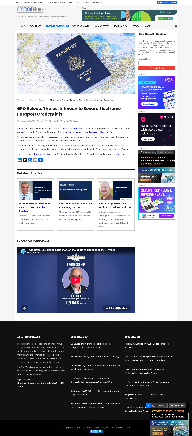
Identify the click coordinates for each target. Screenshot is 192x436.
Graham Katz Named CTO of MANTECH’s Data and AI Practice (35, 207)
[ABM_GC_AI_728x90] (129, 15)
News (75, 121)
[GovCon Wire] (30, 10)
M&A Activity (102, 26)
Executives (35, 26)
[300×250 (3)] (156, 129)
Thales (20, 128)
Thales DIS (120, 154)
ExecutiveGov (79, 337)
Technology (120, 26)
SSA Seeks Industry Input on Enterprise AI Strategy (95, 356)
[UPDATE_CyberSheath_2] (169, 419)
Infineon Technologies (72, 128)
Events (135, 26)
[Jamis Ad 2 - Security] (156, 203)
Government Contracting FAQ (43, 383)
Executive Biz (45, 2)
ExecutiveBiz (132, 337)
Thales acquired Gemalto (44, 154)
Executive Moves (80, 26)
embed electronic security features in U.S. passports (88, 132)
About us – (22, 383)
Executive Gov (60, 2)
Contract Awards (58, 26)
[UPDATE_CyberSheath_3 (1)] (156, 166)
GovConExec (74, 2)
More (147, 26)
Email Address (145, 59)
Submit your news (92, 2)
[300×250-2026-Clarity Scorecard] (156, 92)
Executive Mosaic (23, 2)
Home (22, 26)
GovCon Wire (124, 427)
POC (35, 2)
